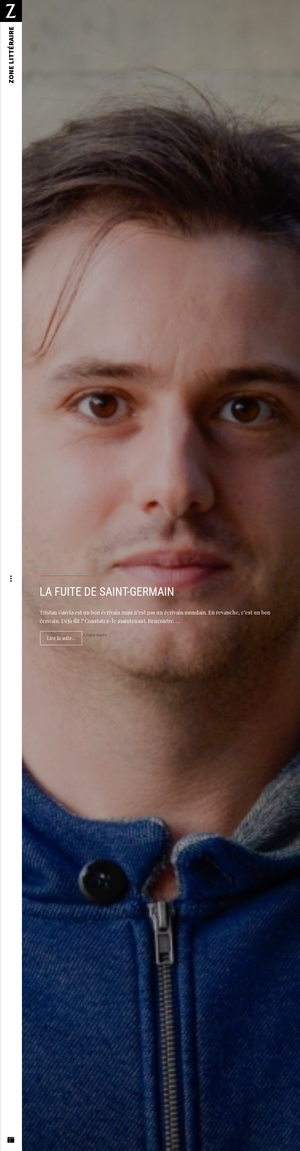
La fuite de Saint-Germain (107, 592)
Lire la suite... (61, 638)
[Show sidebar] (11, 1141)
